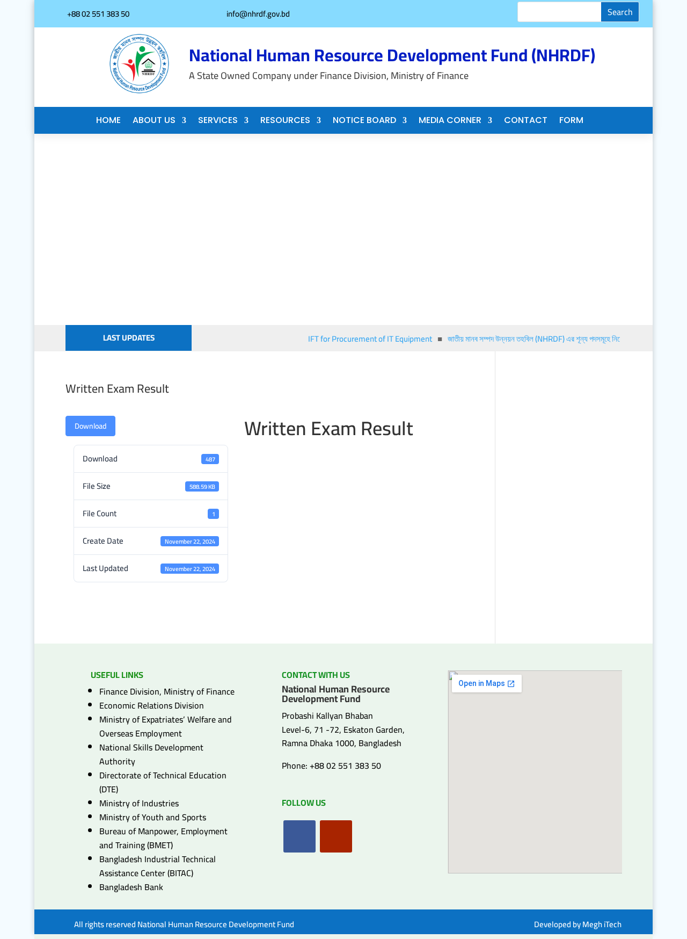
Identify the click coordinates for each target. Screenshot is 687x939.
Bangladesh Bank (131, 887)
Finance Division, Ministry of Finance (167, 691)
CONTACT (525, 121)
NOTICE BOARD (364, 121)
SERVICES (218, 121)
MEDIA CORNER (450, 121)
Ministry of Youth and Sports (152, 817)
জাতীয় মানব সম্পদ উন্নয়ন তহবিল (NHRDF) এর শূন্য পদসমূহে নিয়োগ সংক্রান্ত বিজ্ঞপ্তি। (560, 338)
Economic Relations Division (151, 705)
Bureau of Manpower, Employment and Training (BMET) (163, 838)
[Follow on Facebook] (299, 836)
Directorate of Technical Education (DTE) (162, 782)
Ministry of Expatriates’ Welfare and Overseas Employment (165, 726)
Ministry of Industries (139, 803)
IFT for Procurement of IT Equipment (366, 338)
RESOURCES (285, 121)
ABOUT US (154, 121)
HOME (108, 121)
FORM (571, 121)
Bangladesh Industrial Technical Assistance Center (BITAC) (157, 866)
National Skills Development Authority (151, 754)
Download (90, 426)
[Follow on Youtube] (336, 836)
